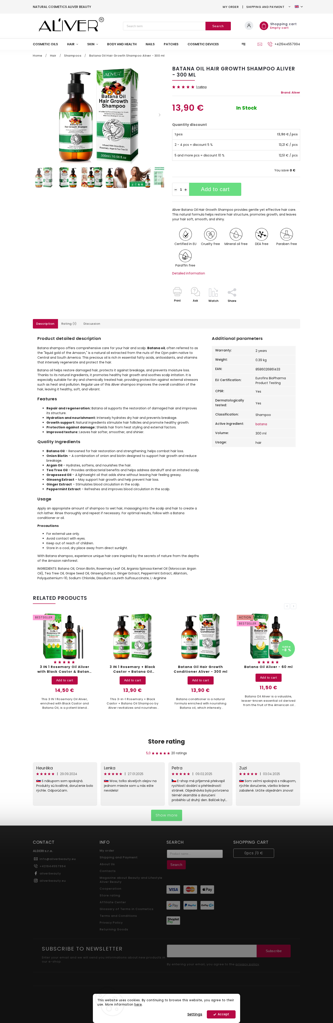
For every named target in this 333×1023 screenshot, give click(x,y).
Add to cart (215, 189)
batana (261, 424)
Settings (194, 1014)
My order (231, 7)
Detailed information (188, 273)
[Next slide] (159, 115)
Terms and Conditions (118, 916)
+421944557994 (53, 866)
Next (294, 606)
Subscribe (274, 951)
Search (218, 26)
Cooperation (110, 889)
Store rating (166, 741)
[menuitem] (48, 44)
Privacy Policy (111, 923)
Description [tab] (45, 324)
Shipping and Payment (265, 7)
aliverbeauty (50, 873)
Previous (288, 606)
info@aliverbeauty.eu (58, 859)
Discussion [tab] (92, 324)
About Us (107, 864)
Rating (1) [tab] (69, 324)
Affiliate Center (113, 902)
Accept (223, 1014)
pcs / (253, 853)
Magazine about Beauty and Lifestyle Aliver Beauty (131, 880)
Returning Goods (114, 929)
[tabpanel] (64, 663)
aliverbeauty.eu (53, 881)
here (138, 1004)
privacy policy (247, 964)
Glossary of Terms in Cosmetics (127, 909)
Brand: (290, 92)
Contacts (108, 871)
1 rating (201, 87)
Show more (167, 815)
